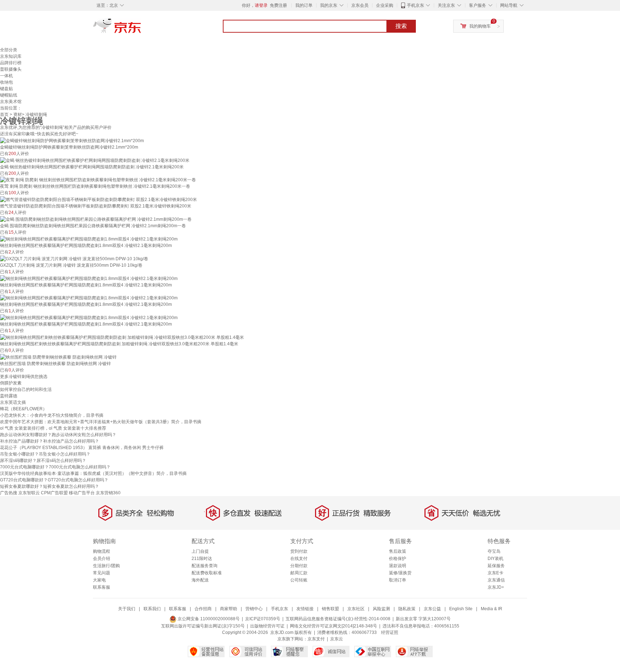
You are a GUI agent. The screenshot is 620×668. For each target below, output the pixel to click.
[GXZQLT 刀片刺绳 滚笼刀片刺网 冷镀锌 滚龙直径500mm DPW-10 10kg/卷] (74, 258)
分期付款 (298, 565)
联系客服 (101, 587)
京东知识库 (11, 56)
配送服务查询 (204, 565)
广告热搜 (8, 492)
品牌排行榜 (11, 62)
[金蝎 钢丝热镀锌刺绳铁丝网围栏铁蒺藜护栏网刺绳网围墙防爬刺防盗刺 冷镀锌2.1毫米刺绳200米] (94, 160)
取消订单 (397, 580)
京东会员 (359, 5)
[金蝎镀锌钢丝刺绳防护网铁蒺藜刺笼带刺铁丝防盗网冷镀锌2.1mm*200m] (72, 140)
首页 (4, 114)
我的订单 (304, 5)
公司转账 (298, 580)
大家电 (99, 580)
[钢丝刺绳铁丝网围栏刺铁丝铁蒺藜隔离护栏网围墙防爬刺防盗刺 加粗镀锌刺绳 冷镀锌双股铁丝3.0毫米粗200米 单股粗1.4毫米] (122, 337)
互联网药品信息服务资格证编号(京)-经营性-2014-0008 (338, 618)
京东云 (336, 638)
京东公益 (432, 608)
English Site (461, 608)
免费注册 (278, 5)
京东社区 (356, 608)
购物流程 (101, 551)
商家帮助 (228, 608)
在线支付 (298, 558)
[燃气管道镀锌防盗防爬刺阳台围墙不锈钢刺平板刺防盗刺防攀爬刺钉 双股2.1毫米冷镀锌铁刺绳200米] (98, 199)
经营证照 (389, 632)
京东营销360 (108, 492)
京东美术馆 (11, 101)
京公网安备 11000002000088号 (208, 618)
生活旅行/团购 (106, 565)
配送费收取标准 (207, 572)
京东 (141, 28)
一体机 (6, 75)
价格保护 (397, 558)
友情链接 (305, 608)
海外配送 (200, 580)
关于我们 (126, 608)
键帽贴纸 (8, 95)
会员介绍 (101, 558)
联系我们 (152, 608)
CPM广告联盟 (54, 492)
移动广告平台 (82, 492)
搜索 (401, 26)
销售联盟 (330, 608)
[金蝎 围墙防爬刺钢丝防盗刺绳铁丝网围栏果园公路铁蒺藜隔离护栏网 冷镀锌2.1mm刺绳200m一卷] (96, 218)
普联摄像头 (11, 69)
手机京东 (415, 5)
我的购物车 (480, 26)
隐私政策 (406, 608)
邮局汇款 (298, 572)
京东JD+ (496, 587)
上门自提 (200, 551)
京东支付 (316, 638)
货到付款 (298, 551)
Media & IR (491, 608)
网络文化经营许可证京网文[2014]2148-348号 (333, 626)
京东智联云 (29, 492)
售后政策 (397, 551)
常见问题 (101, 572)
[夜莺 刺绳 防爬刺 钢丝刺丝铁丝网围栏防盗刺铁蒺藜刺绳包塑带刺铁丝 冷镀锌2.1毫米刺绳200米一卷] (98, 179)
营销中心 (254, 608)
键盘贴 (6, 88)
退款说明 (397, 565)
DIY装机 (495, 558)
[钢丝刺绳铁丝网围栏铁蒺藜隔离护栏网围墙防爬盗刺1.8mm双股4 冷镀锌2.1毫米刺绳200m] (89, 238)
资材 (17, 114)
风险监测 (381, 608)
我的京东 (328, 5)
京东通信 (496, 580)
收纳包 (6, 82)
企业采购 (384, 5)
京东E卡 (495, 572)
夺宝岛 (494, 551)
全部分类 (8, 49)
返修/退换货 (400, 572)
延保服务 (496, 565)
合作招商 (203, 608)
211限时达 (202, 558)
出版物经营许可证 (267, 626)
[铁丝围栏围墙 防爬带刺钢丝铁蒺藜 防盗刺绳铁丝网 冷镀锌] (58, 356)
